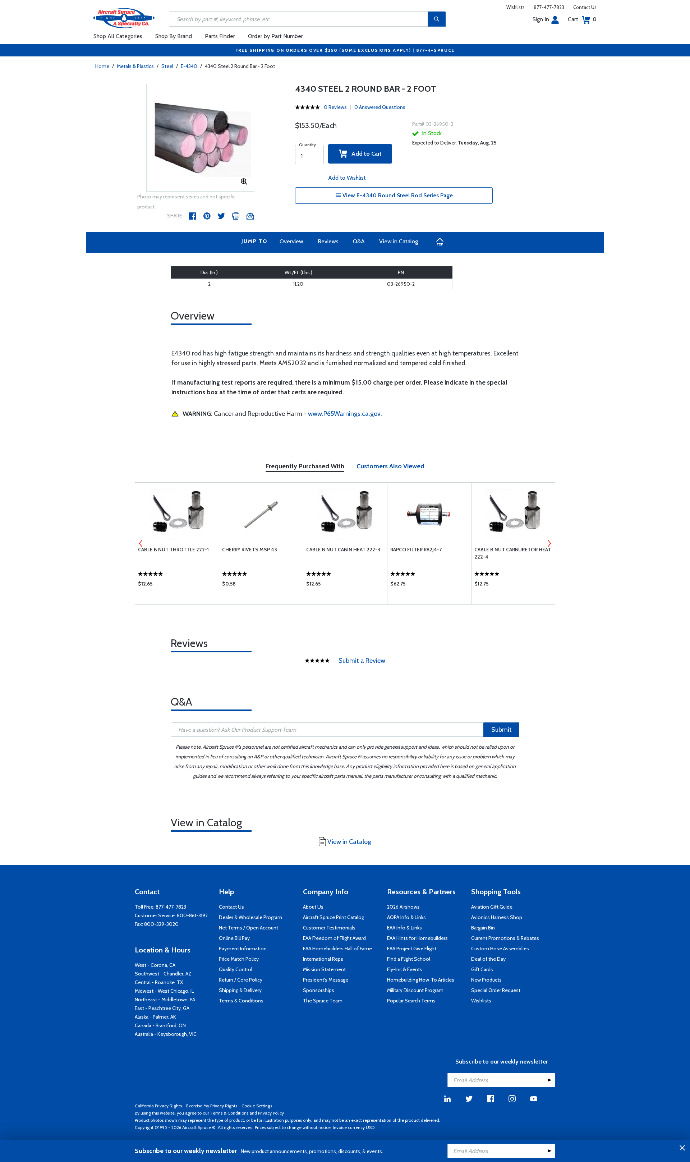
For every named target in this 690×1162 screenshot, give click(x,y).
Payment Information (243, 948)
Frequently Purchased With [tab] (305, 466)
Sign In (541, 19)
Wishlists (515, 7)
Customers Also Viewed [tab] (390, 466)
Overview (291, 241)
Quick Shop (177, 585)
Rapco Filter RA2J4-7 (416, 549)
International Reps (323, 959)
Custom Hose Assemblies (500, 948)
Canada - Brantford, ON (160, 1025)
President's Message (325, 980)
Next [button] (549, 543)
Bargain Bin (483, 927)
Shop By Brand (173, 36)
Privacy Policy (271, 1113)
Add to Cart (364, 153)
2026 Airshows (403, 907)
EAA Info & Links (404, 927)
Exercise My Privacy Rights (211, 1105)
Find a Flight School (408, 959)
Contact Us (585, 7)
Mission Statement (324, 969)
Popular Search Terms (411, 1000)
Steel (167, 66)
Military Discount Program (415, 990)
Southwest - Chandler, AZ (163, 973)
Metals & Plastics (135, 66)
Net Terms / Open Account (248, 927)
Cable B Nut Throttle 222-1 (173, 549)
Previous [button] (141, 543)
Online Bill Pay (234, 938)
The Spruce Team (322, 1000)
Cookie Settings (257, 1105)
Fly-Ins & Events (404, 969)
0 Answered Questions (379, 107)
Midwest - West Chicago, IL (164, 991)
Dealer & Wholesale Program (250, 917)
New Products (486, 980)
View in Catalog (398, 241)
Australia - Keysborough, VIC (166, 1034)
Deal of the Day (488, 959)
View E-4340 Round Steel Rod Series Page (397, 195)
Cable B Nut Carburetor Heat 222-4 (512, 553)
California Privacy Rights (158, 1105)
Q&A (359, 241)
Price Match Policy (239, 959)
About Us (313, 907)
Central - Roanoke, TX (159, 982)
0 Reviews (335, 107)
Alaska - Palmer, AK (155, 1017)
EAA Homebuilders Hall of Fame (337, 948)
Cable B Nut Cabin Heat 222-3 (343, 549)
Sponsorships (318, 990)
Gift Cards (482, 969)
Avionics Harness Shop (496, 917)
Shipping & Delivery (240, 990)
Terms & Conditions (241, 1000)
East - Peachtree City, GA (162, 1008)
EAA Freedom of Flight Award (334, 938)
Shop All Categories (117, 36)
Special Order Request (495, 990)
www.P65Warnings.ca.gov (344, 413)
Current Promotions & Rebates (505, 938)
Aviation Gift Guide (491, 907)
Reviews (328, 241)
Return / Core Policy (240, 980)
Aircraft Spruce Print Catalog (333, 917)
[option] (200, 138)
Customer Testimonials (329, 927)
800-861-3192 (192, 915)
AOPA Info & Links (406, 917)
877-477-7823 (549, 7)
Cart (582, 19)
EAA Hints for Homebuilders (417, 938)
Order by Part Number (275, 36)
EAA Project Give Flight (411, 948)
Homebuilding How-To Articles (420, 980)
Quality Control (235, 969)
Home (102, 66)
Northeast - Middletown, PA (165, 999)
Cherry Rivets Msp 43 (249, 549)
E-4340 (189, 66)
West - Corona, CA (155, 965)
